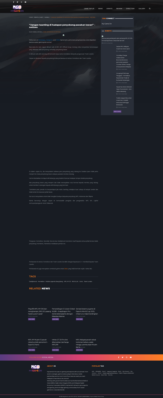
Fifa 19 (119, 371)
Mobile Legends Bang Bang (110, 373)
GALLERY (142, 8)
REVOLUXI (75, 281)
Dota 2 (104, 371)
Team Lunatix (88, 281)
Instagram (49, 40)
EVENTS (109, 8)
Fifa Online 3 (125, 371)
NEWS (100, 8)
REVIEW (119, 8)
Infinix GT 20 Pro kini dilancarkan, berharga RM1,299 (60, 342)
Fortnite (110, 375)
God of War (104, 375)
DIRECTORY (130, 8)
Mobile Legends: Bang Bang (54, 281)
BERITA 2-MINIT (38, 17)
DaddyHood (33, 281)
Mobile (47, 17)
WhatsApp (42, 40)
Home (31, 17)
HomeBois (41, 281)
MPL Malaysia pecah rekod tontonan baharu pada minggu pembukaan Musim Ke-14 (86, 342)
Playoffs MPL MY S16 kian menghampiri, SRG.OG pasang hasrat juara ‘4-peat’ (39, 311)
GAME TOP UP (89, 8)
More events (117, 111)
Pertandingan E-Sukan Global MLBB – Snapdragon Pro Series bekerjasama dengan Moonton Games (63, 311)
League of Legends (112, 371)
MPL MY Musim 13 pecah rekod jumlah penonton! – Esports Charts (38, 342)
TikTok (58, 40)
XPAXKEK (98, 371)
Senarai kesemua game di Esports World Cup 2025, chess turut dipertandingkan (87, 311)
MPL (93, 371)
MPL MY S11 (67, 281)
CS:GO (99, 373)
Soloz (66, 269)
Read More (32, 319)
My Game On (107, 24)
